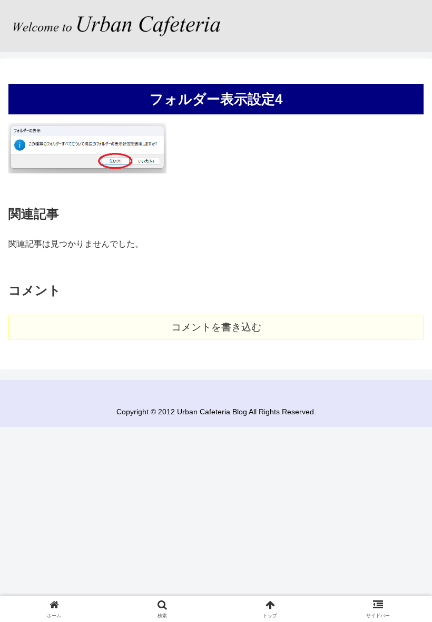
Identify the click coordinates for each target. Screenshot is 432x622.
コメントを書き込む (216, 327)
